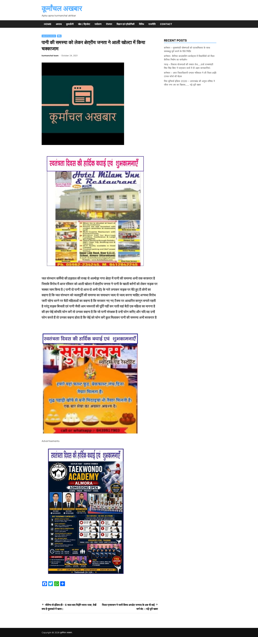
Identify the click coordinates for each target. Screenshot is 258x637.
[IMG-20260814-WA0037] (91, 436)
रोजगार (109, 24)
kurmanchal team (50, 55)
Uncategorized (48, 36)
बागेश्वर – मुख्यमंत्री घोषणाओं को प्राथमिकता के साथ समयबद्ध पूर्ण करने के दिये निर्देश (187, 49)
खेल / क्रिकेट (84, 24)
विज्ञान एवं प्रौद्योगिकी (126, 24)
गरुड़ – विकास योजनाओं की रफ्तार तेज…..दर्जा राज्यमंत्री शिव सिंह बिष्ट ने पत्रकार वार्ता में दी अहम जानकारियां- (188, 66)
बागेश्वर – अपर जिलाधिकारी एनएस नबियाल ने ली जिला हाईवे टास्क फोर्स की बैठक (190, 74)
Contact (166, 24)
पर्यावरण (98, 24)
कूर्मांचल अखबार (62, 8)
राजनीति (152, 24)
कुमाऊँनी (70, 24)
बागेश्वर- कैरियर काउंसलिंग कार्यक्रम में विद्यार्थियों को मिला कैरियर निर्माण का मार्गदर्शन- (189, 57)
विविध (141, 24)
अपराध (59, 24)
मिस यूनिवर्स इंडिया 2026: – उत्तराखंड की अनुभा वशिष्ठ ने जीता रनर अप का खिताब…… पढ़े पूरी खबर (189, 83)
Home (47, 24)
